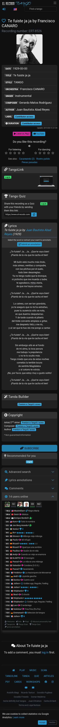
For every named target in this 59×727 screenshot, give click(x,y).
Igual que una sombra (32, 547)
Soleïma (17, 609)
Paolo (15, 540)
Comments (16, 488)
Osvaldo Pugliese (44, 692)
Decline (52, 722)
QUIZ (36, 676)
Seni (16, 514)
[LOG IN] (3, 9)
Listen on (22, 134)
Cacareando (28, 569)
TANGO (14, 82)
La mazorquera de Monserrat (38, 572)
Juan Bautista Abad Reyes (28, 109)
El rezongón (28, 558)
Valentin (16, 565)
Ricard (15, 543)
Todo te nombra (28, 521)
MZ (39, 504)
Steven (16, 536)
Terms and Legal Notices (29, 705)
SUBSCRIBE (31, 448)
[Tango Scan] (19, 521)
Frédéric (17, 572)
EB (32, 504)
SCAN (44, 670)
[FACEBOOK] (45, 682)
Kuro (15, 521)
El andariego (26, 605)
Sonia (15, 529)
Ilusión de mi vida (31, 551)
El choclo (25, 594)
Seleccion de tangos (36, 612)
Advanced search (20, 472)
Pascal (16, 561)
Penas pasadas (29, 162)
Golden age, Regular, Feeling (35, 583)
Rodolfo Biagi (13, 692)
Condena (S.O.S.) (31, 565)
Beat (15, 594)
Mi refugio (26, 540)
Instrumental (19, 96)
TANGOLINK (11, 676)
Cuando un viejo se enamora (33, 554)
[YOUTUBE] (26, 688)
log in (45, 652)
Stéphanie (18, 591)
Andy (15, 554)
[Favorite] (4, 21)
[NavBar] (55, 3)
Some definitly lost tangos (14, 701)
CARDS (18, 681)
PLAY (22, 670)
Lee (15, 605)
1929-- (16, 68)
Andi (15, 576)
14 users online (18, 496)
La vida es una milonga (32, 561)
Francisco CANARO (25, 89)
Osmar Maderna (38, 697)
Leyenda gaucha (29, 576)
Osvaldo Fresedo (21, 697)
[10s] (29, 146)
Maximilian (19, 511)
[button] (15, 9)
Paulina (16, 551)
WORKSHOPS (33, 681)
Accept (42, 722)
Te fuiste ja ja (18, 75)
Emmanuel (18, 612)
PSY (7, 681)
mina (33, 282)
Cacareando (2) (27, 158)
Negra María (33, 511)
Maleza (24, 514)
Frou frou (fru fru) (32, 609)
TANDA (26, 676)
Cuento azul (28, 580)
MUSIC (33, 670)
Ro (14, 532)
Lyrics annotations (20, 480)
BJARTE (16, 558)
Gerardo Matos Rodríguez (29, 102)
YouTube (40, 134)
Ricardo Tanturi (28, 692)
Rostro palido (43, 158)
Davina (16, 580)
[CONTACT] (33, 688)
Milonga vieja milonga (32, 536)
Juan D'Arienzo (35, 701)
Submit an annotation (31, 244)
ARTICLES (49, 676)
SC (13, 504)
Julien (16, 583)
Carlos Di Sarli (50, 701)
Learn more (18, 717)
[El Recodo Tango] (13, 670)
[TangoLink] (27, 511)
